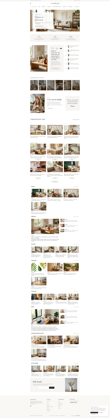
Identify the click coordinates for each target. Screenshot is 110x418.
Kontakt (75, 0)
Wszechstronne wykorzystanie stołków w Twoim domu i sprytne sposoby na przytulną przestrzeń (70, 347)
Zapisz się (51, 387)
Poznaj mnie (50, 108)
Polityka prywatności (62, 415)
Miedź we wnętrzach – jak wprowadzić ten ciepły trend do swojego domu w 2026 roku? (55, 55)
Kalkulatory (76, 6)
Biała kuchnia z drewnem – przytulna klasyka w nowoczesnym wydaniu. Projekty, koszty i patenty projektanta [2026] (73, 256)
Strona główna (34, 6)
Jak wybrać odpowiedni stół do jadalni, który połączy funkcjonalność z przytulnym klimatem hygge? (61, 375)
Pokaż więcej (55, 181)
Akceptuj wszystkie (94, 412)
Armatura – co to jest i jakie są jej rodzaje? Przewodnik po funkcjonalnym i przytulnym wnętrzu (36, 375)
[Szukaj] (79, 3)
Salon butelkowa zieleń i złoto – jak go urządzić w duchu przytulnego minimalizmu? (38, 200)
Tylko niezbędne (93, 414)
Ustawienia (101, 412)
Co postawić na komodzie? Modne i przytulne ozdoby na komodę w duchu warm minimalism (38, 347)
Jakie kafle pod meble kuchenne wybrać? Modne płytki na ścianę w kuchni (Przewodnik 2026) (75, 51)
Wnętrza (64, 6)
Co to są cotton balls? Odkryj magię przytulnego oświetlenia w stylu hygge (54, 347)
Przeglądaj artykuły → (39, 26)
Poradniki (49, 6)
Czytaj (38, 159)
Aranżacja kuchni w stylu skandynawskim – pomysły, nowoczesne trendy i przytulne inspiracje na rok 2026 (74, 59)
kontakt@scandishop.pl (73, 402)
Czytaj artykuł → (55, 68)
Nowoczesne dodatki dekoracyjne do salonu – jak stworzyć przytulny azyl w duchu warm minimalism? (38, 360)
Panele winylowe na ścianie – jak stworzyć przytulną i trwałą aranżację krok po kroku (54, 274)
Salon (32, 198)
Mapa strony (53, 415)
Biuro (32, 325)
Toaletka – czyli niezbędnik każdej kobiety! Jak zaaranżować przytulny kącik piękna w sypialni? (73, 303)
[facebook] (30, 3)
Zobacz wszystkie (76, 119)
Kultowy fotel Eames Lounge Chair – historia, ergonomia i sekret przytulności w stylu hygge (54, 200)
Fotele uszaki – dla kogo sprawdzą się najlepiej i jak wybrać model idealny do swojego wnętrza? (38, 213)
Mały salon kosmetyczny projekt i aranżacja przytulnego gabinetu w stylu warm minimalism (74, 46)
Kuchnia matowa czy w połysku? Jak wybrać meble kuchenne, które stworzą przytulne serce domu (61, 255)
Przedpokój (59, 405)
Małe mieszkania (60, 403)
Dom (39, 6)
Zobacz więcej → (76, 186)
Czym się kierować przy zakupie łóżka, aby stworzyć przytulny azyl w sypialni (61, 302)
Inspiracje (44, 6)
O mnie (79, 0)
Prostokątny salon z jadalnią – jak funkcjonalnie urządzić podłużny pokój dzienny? (70, 200)
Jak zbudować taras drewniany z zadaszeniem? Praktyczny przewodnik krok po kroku (70, 274)
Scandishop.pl (55, 3)
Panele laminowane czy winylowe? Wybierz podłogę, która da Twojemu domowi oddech (38, 288)
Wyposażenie (70, 6)
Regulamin (57, 415)
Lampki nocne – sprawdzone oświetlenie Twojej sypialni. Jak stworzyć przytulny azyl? (35, 303)
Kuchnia (32, 253)
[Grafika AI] (62, 220)
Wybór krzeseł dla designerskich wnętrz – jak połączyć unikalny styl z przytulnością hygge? (48, 375)
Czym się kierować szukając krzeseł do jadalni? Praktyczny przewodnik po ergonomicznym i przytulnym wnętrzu (73, 375)
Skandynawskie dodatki (57, 6)
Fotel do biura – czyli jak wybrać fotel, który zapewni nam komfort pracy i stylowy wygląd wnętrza (71, 317)
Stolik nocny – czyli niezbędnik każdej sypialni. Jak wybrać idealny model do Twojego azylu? (48, 303)
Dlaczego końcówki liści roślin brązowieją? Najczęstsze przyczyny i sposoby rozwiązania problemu (37, 274)
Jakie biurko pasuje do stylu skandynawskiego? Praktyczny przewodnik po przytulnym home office (71, 137)
